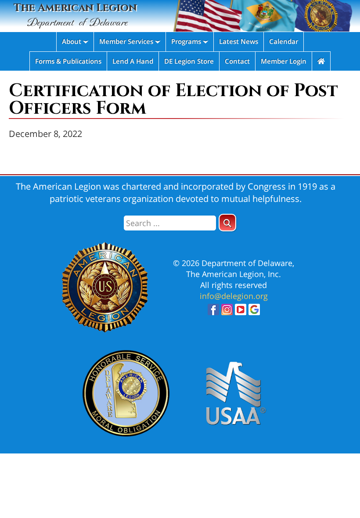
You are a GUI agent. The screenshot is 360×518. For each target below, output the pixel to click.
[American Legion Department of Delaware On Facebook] (213, 312)
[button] (227, 222)
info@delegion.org (234, 296)
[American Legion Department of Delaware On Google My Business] (254, 312)
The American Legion (75, 15)
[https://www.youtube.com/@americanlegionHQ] (240, 312)
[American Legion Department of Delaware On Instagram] (227, 312)
